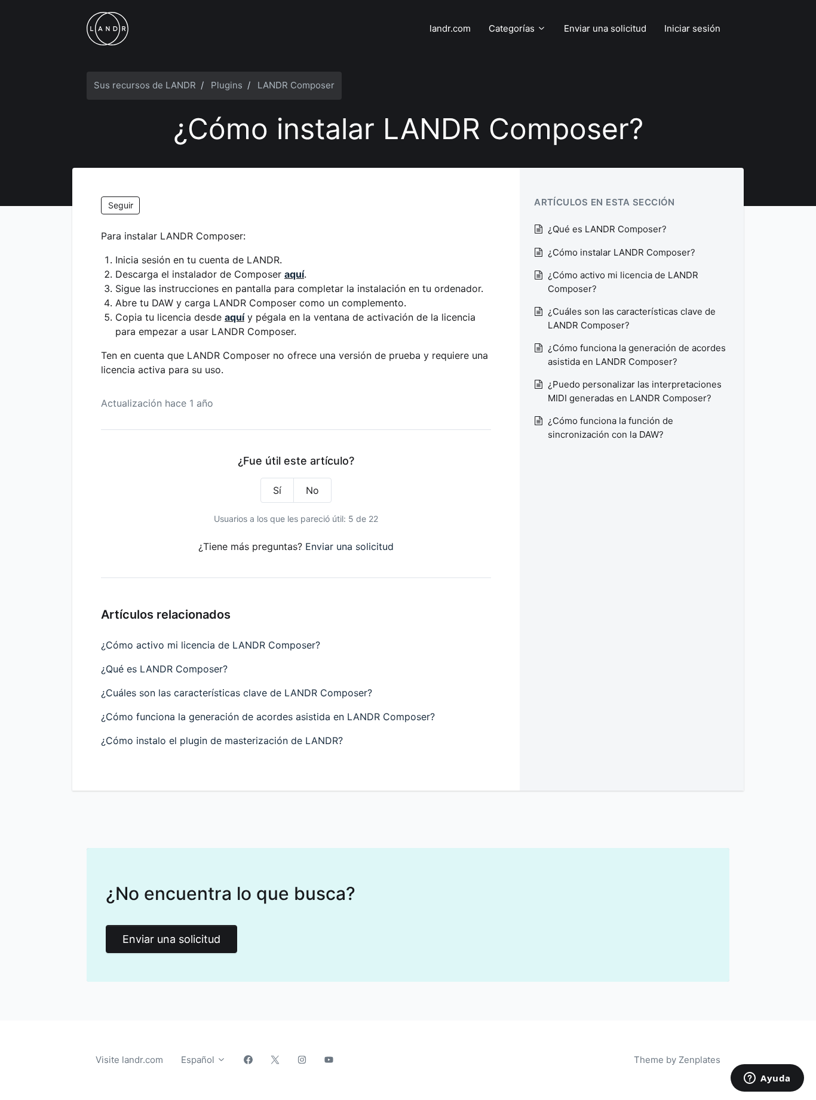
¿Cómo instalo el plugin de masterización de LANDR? (222, 740)
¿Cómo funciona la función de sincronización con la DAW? (610, 427)
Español (199, 1059)
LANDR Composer (296, 85)
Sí (277, 490)
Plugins (227, 85)
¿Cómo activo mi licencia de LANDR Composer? (210, 645)
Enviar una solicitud (605, 28)
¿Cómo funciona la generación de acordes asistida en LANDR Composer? (268, 717)
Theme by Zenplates (676, 1059)
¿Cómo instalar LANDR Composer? (621, 252)
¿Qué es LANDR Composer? (164, 669)
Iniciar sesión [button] (692, 28)
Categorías (513, 28)
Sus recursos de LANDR (145, 85)
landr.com (450, 28)
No (312, 490)
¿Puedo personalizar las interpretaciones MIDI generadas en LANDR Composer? (635, 391)
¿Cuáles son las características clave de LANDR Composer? (236, 693)
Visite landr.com (129, 1059)
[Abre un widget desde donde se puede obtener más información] (767, 1079)
